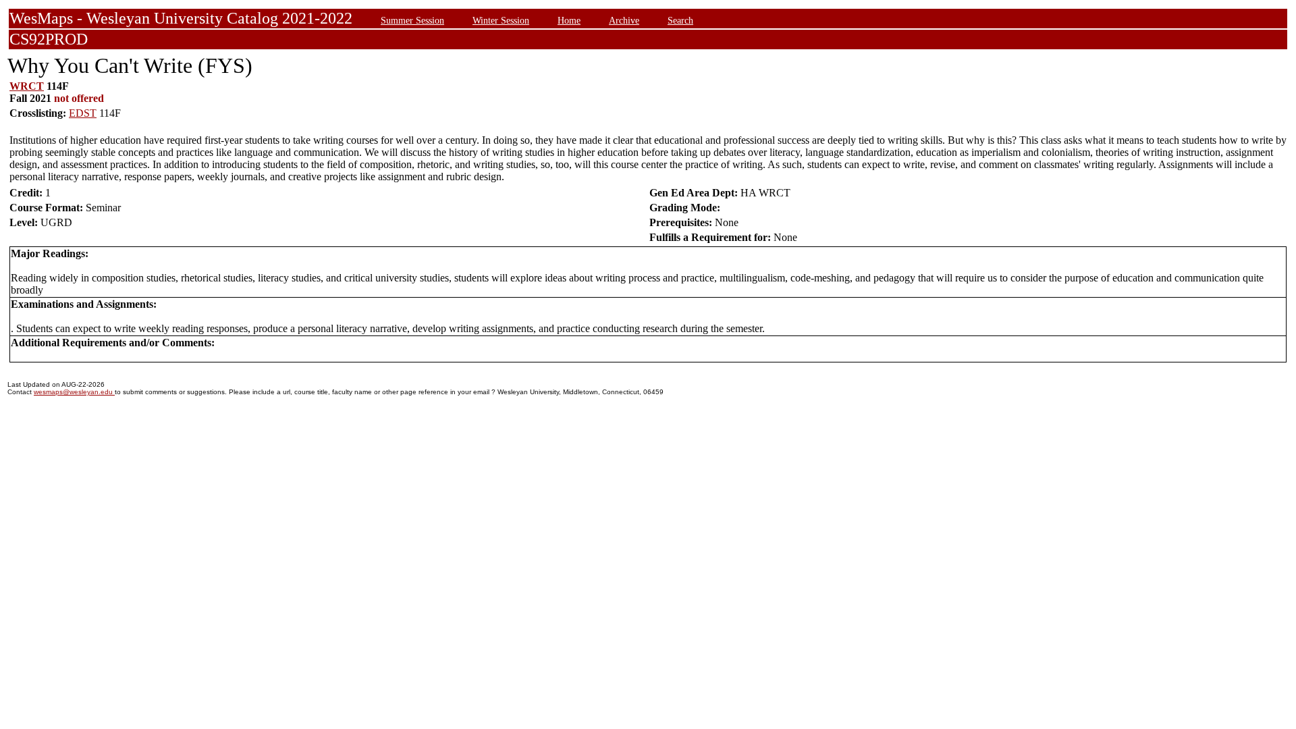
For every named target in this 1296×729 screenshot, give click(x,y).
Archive (624, 20)
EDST (83, 113)
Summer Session (412, 20)
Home (569, 20)
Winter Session (501, 20)
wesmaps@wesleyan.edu (74, 392)
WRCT (26, 86)
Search (680, 20)
